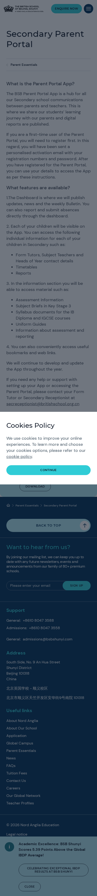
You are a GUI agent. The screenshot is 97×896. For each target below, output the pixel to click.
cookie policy (19, 456)
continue (48, 470)
